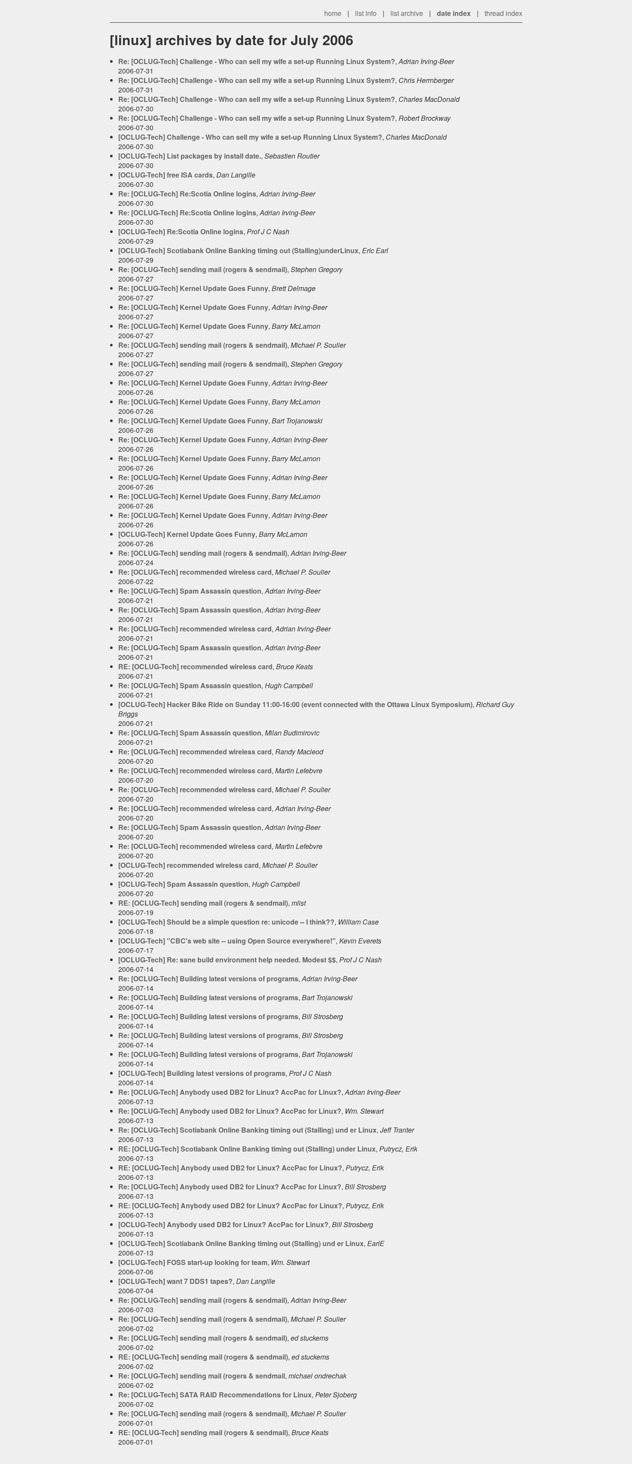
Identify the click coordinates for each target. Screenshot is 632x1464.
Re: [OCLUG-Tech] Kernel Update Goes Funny (193, 288)
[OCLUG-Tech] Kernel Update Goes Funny (186, 534)
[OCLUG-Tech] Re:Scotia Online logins (180, 231)
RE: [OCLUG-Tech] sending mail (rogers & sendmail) (203, 903)
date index (454, 13)
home (332, 13)
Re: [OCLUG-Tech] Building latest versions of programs (208, 978)
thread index (503, 13)
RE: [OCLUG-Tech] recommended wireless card (195, 666)
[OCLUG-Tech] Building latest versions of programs (201, 1073)
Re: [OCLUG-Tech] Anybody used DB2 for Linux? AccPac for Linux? (229, 1092)
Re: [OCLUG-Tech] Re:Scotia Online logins (187, 194)
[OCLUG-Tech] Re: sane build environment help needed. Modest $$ (227, 960)
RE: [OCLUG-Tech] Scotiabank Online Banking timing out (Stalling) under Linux (247, 1149)
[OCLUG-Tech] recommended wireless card (188, 865)
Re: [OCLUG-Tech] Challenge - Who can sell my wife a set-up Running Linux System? (256, 61)
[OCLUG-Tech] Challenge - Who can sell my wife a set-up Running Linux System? (250, 137)
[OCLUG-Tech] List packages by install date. (189, 156)
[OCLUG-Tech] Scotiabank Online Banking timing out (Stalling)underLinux (238, 250)
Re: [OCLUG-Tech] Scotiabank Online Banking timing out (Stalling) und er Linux (247, 1130)
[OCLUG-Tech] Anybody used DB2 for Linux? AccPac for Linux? (223, 1224)
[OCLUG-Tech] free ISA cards (165, 175)
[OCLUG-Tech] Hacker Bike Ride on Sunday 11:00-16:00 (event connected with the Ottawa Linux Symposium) (295, 704)
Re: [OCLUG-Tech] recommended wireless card (195, 572)
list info (366, 13)
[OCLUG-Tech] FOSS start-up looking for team (192, 1262)
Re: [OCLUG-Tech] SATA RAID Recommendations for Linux (215, 1395)
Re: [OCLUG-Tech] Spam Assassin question (189, 591)
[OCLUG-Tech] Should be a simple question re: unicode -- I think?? (226, 922)
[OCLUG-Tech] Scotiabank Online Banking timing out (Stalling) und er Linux (241, 1243)
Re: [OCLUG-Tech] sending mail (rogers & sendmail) (202, 269)
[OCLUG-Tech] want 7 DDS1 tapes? (175, 1281)
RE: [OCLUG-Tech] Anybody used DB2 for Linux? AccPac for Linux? (230, 1168)
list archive (406, 13)
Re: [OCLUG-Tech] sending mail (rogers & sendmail (201, 1376)
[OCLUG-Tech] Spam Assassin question (183, 884)
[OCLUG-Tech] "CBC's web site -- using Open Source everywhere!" (227, 941)
